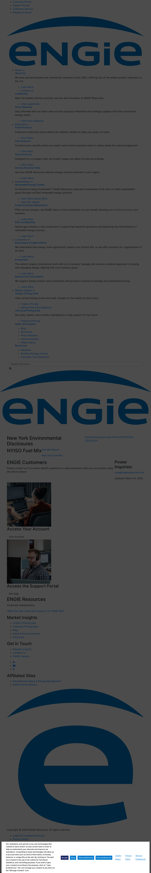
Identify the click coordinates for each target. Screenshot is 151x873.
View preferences (85, 858)
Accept (65, 858)
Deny (73, 858)
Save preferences (103, 858)
